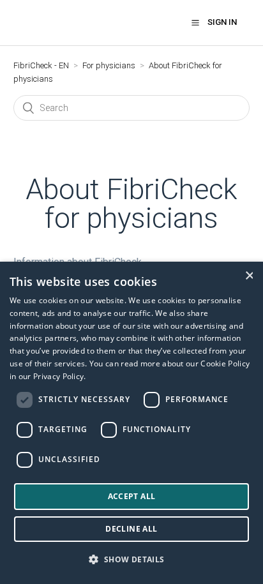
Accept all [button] (132, 496)
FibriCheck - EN (41, 65)
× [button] (248, 275)
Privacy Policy (58, 376)
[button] (195, 22)
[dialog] (131, 423)
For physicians (108, 65)
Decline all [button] (131, 528)
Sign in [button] (222, 22)
